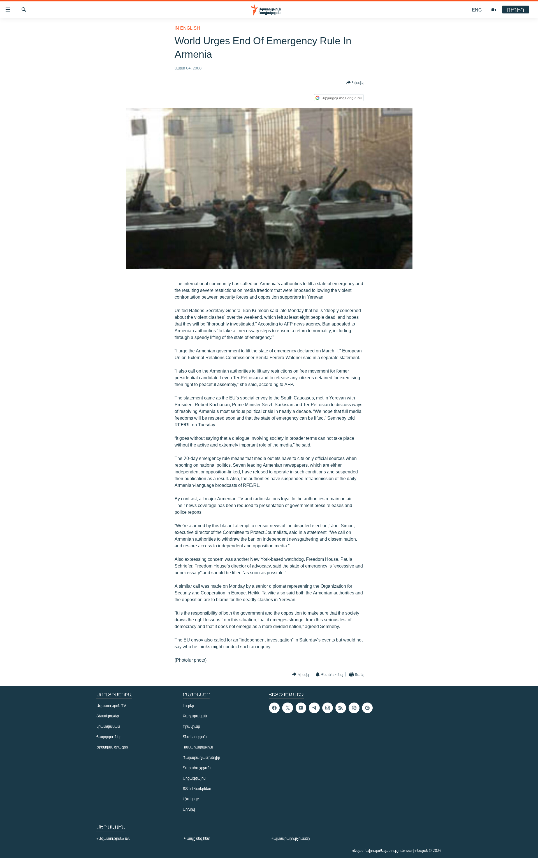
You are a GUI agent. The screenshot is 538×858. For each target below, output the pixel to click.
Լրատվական (108, 726)
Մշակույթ (191, 798)
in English (187, 28)
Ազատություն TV (111, 705)
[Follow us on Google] (367, 708)
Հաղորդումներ (108, 736)
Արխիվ (189, 809)
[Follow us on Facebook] (274, 708)
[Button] (354, 82)
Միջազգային (194, 778)
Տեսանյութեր (107, 715)
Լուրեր (188, 705)
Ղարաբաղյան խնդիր (201, 757)
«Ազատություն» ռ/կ (113, 838)
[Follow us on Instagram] (327, 708)
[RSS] (340, 708)
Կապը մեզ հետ (197, 838)
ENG (477, 9)
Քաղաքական (195, 715)
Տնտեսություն (195, 736)
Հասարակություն (198, 747)
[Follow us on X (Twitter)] (287, 708)
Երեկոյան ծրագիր (112, 747)
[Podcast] (354, 708)
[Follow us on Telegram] (314, 708)
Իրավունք (191, 726)
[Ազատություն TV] (493, 10)
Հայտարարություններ (290, 838)
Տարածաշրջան (196, 767)
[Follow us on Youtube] (301, 708)
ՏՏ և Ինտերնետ (197, 788)
